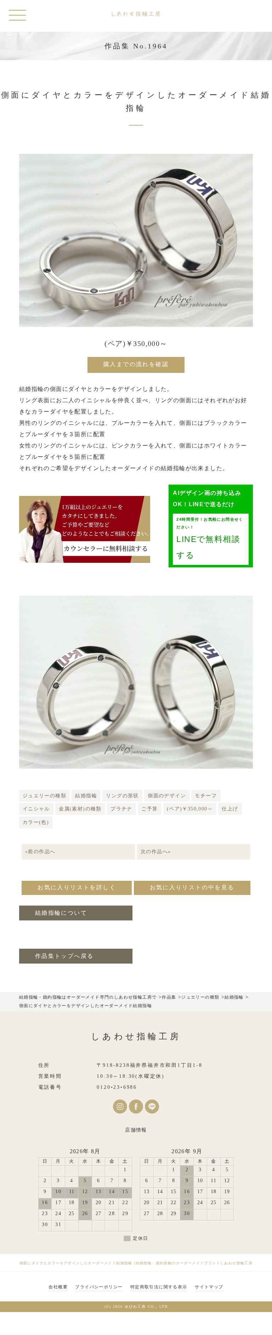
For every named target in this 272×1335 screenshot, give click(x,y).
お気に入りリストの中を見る (192, 887)
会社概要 (58, 1286)
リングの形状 (122, 795)
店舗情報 (136, 1130)
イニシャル (36, 808)
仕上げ (230, 808)
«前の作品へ (40, 851)
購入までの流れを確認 (136, 364)
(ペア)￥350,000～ (190, 808)
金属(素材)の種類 (80, 808)
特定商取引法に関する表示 (158, 1286)
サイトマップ (209, 1286)
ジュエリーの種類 (44, 795)
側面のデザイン (167, 795)
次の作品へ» (156, 851)
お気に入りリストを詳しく (77, 887)
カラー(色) (36, 822)
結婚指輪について (61, 913)
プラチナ (121, 808)
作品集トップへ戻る (64, 956)
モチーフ (206, 795)
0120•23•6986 (117, 1087)
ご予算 (149, 808)
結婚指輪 (86, 795)
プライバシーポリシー (99, 1286)
